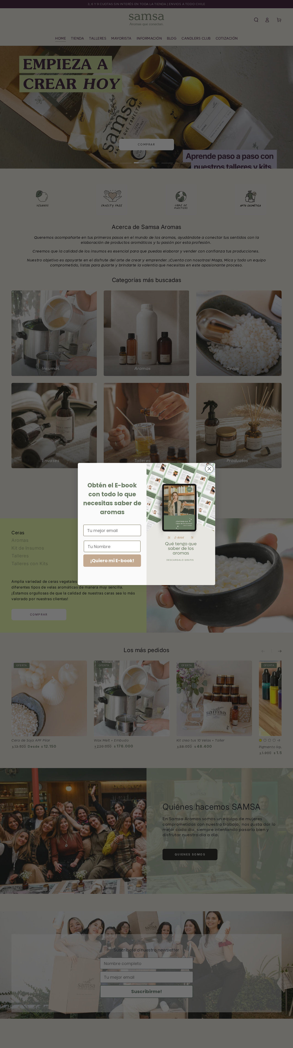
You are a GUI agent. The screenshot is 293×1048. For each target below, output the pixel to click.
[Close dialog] (209, 469)
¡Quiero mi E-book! (112, 560)
